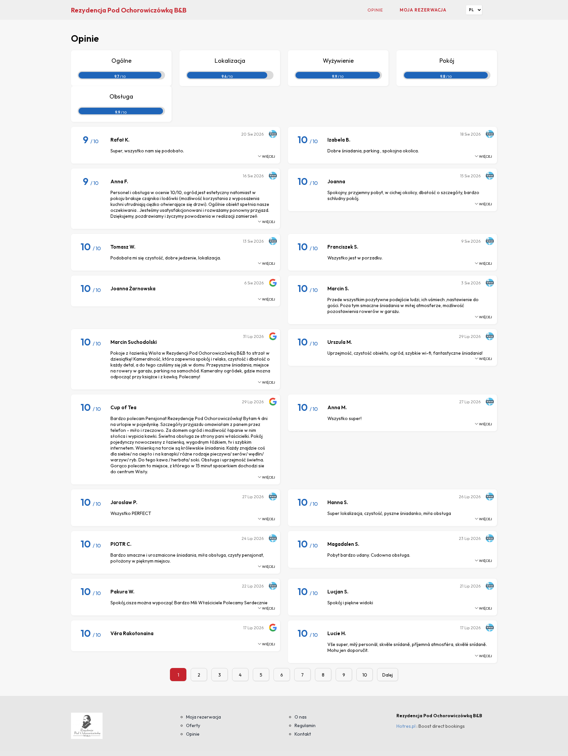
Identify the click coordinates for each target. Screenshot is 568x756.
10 (364, 675)
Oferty (193, 725)
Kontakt (303, 734)
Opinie (375, 9)
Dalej (387, 675)
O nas (301, 717)
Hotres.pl (405, 726)
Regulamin (305, 725)
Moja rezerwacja (423, 9)
